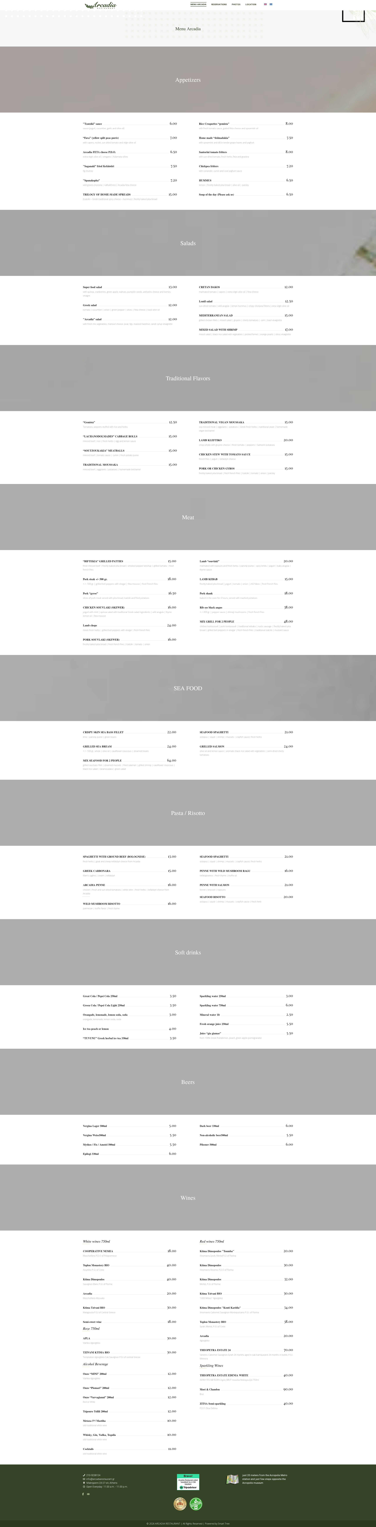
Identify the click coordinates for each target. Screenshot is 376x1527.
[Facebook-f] (83, 1494)
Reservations (219, 4)
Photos (236, 4)
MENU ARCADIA (198, 4)
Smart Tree (224, 1523)
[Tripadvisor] (88, 1494)
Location (250, 4)
